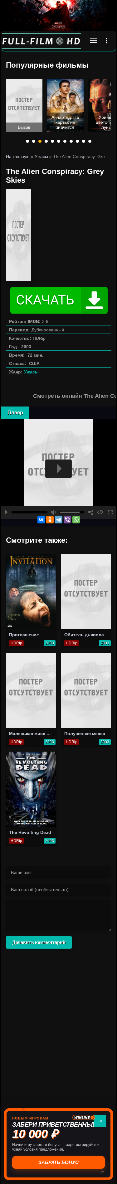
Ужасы (31, 371)
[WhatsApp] (76, 519)
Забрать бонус (58, 1162)
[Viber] (67, 519)
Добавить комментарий (39, 942)
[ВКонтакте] (41, 519)
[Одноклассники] (50, 519)
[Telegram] (58, 519)
